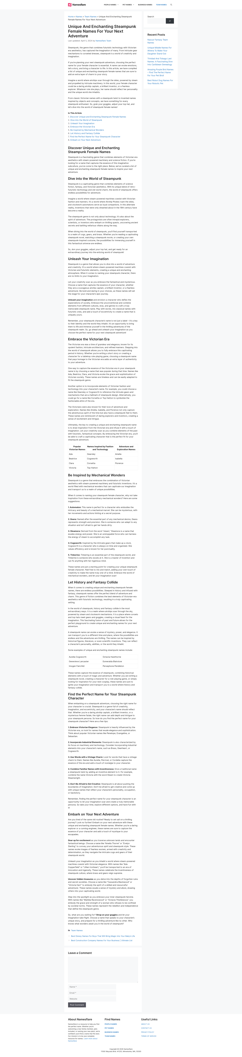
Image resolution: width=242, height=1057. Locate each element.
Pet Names (127, 5)
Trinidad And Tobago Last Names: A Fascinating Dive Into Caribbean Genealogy (160, 61)
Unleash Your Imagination (82, 123)
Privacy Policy (147, 1032)
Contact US (146, 1028)
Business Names (145, 5)
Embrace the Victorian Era (82, 127)
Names (79, 16)
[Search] (170, 21)
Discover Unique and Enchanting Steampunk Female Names (98, 117)
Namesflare (79, 4)
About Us (145, 1024)
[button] (171, 5)
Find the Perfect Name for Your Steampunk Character (95, 136)
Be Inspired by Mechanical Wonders (87, 130)
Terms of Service (148, 1036)
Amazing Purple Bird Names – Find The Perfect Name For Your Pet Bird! (160, 72)
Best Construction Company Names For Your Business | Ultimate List (101, 940)
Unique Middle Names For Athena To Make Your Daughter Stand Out (159, 50)
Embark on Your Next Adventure (85, 140)
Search (150, 16)
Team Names (161, 5)
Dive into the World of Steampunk (86, 120)
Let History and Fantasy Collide (85, 133)
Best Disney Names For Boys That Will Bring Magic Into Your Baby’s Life (103, 936)
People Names (110, 5)
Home (71, 16)
